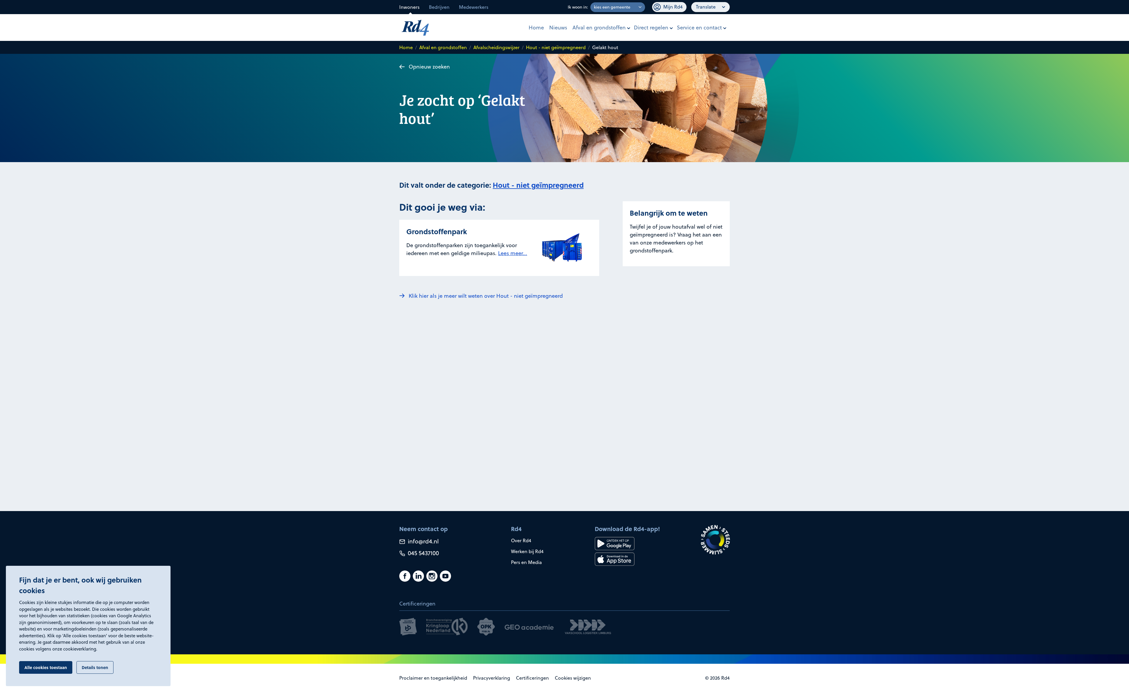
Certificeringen (532, 678)
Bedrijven (439, 7)
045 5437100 (422, 553)
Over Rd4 (521, 540)
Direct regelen (651, 27)
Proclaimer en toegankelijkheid (433, 678)
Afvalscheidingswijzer (496, 47)
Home (536, 27)
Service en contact (699, 27)
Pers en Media (526, 562)
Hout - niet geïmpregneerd (556, 47)
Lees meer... (512, 253)
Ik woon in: (578, 7)
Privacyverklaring (491, 678)
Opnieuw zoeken (429, 66)
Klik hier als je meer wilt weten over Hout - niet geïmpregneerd (486, 295)
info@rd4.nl (422, 541)
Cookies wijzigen (573, 678)
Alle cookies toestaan (45, 667)
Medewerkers (473, 7)
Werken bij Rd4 (527, 551)
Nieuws (558, 27)
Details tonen (95, 667)
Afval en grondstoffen (599, 27)
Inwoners (409, 7)
